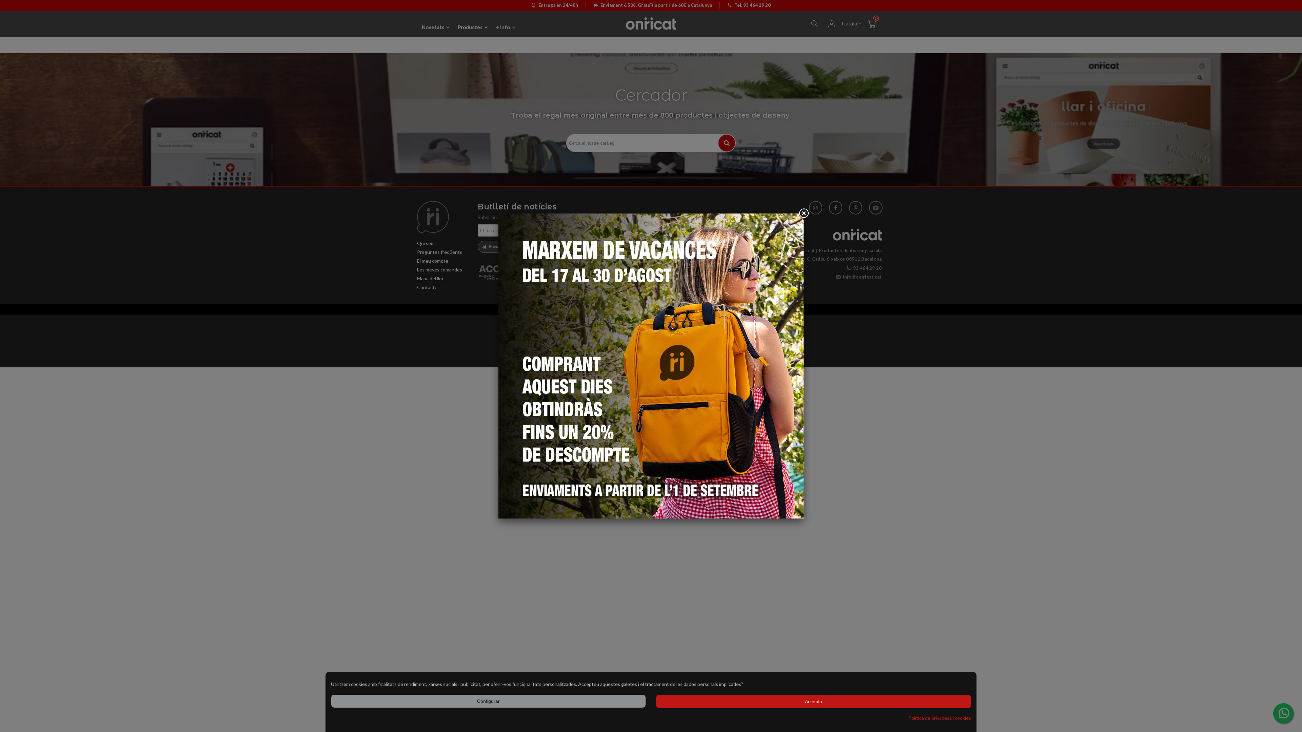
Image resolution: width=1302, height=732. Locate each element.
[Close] (803, 213)
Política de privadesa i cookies (939, 718)
